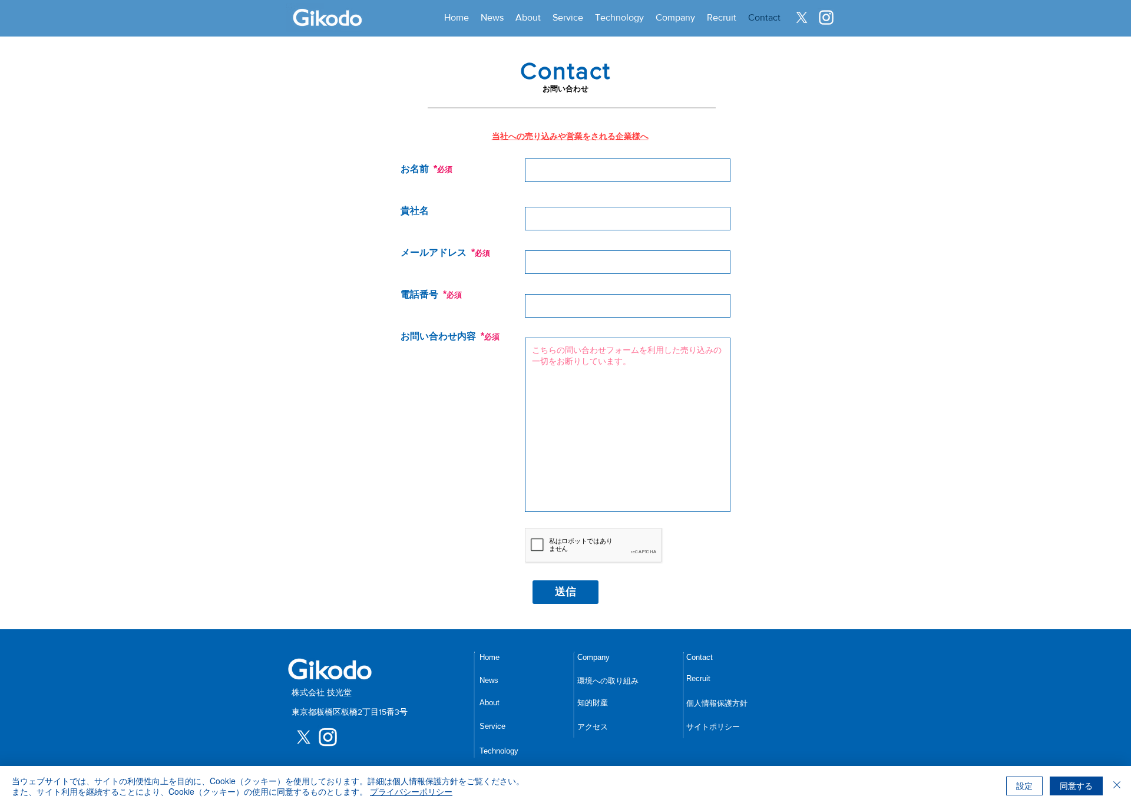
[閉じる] (1117, 786)
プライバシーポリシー (411, 791)
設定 (1024, 785)
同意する (1076, 785)
